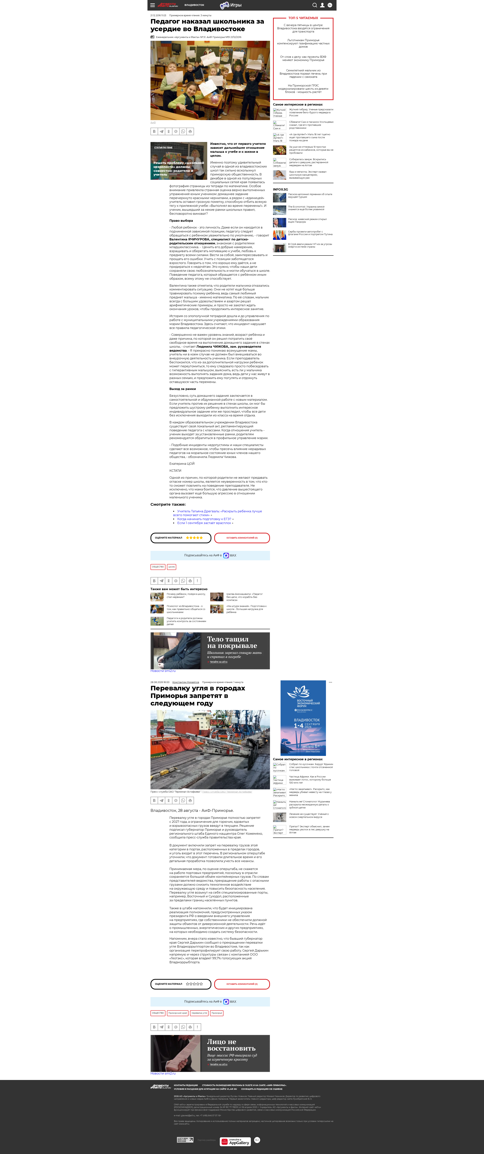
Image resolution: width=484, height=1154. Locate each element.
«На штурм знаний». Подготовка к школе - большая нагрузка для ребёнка (246, 609)
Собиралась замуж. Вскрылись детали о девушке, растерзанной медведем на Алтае (308, 162)
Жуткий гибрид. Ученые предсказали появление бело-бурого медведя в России (311, 112)
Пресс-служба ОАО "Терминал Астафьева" (227, 791)
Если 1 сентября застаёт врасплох (204, 523)
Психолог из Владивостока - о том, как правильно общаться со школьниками (186, 609)
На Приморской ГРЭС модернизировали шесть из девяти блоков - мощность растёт (303, 89)
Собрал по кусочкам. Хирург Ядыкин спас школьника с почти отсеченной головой (311, 767)
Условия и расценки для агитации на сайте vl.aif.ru (205, 1089)
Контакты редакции (186, 1085)
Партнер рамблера (207, 1140)
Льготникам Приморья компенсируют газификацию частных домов (303, 43)
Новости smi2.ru (163, 671)
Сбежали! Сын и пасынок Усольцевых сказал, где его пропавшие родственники (311, 124)
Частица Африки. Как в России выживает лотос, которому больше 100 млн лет (310, 779)
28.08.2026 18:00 (159, 682)
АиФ (153, 122)
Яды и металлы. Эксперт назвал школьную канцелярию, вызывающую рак (308, 174)
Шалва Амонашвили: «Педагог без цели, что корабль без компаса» (244, 597)
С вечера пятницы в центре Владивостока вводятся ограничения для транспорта (303, 28)
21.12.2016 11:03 (158, 15)
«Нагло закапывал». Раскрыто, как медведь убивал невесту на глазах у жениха (310, 792)
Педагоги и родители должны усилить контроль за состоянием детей (186, 621)
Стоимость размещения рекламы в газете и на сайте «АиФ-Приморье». (244, 1085)
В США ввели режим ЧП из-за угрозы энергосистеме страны (310, 245)
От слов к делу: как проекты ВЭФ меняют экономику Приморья (303, 58)
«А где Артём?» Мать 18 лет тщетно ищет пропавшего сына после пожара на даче (309, 137)
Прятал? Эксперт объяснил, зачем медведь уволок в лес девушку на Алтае (309, 829)
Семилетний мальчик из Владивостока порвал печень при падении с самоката (303, 74)
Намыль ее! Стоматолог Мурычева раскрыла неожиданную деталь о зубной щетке (309, 804)
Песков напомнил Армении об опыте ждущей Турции (310, 195)
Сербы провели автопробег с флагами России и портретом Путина (310, 233)
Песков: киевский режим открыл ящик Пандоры (307, 220)
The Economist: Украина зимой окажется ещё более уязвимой (306, 208)
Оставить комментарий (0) (242, 538)
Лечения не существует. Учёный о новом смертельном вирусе (309, 815)
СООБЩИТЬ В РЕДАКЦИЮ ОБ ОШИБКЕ (261, 1089)
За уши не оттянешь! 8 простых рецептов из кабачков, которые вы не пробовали (311, 149)
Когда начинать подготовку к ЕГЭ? (204, 519)
